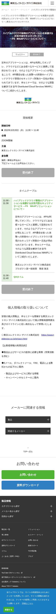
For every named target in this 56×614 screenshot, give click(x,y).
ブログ (30, 556)
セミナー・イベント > (20, 10)
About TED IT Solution (10, 586)
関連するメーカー (16, 431)
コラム (4, 551)
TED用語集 (32, 551)
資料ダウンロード (28, 485)
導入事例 (5, 535)
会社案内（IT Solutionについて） (14, 582)
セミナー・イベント (35, 535)
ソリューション (34, 529)
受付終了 (28, 172)
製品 (10, 419)
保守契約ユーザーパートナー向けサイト (17, 577)
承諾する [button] (8, 609)
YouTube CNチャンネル (11, 573)
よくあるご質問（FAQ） (11, 556)
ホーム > (5, 10)
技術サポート (33, 545)
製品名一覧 (6, 529)
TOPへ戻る (28, 451)
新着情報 (5, 568)
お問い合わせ (28, 474)
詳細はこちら (27, 603)
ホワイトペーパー (8, 540)
